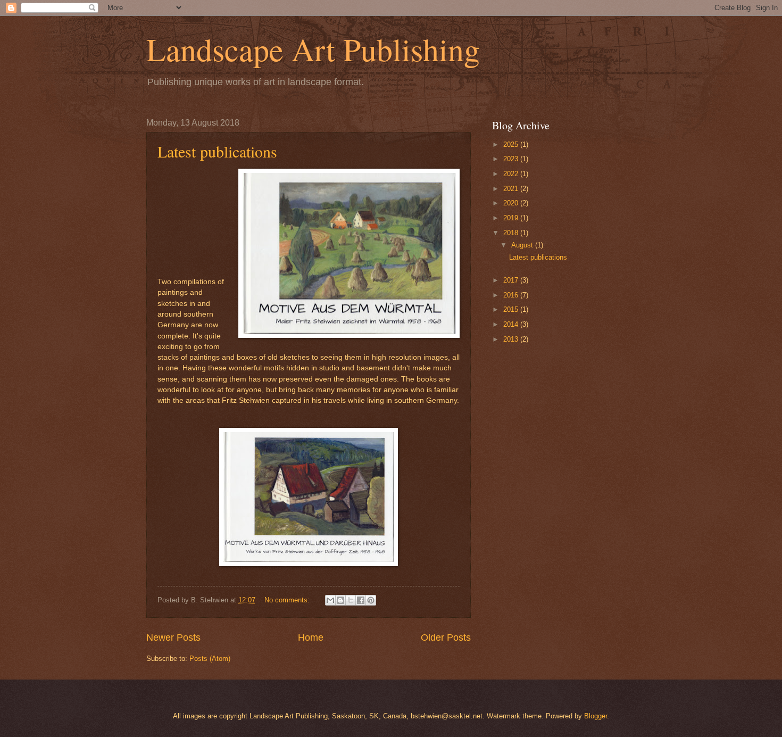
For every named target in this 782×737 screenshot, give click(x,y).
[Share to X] (350, 600)
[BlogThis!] (340, 600)
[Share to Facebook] (360, 600)
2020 (511, 203)
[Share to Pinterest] (370, 600)
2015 (511, 309)
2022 (511, 174)
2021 (511, 189)
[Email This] (330, 600)
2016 (511, 295)
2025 (511, 144)
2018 (511, 233)
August (523, 245)
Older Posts (446, 637)
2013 (511, 339)
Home (310, 637)
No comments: (288, 600)
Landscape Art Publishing (313, 49)
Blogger (595, 716)
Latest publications (217, 151)
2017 (511, 280)
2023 (511, 159)
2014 (511, 324)
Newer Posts (173, 637)
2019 (511, 218)
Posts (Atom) (209, 659)
